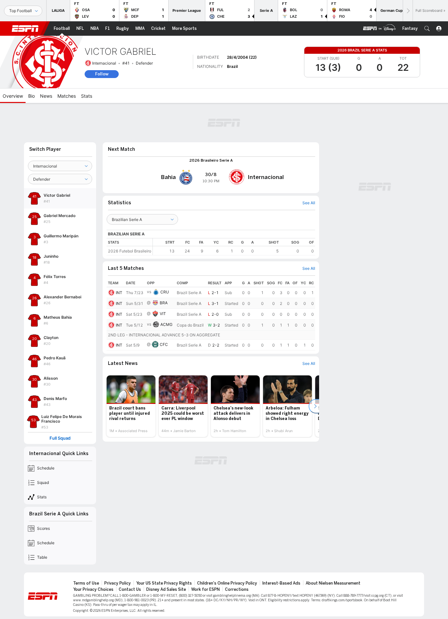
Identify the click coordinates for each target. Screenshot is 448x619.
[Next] (408, 10)
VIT (163, 313)
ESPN (25, 28)
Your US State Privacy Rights (164, 583)
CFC (164, 344)
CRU (164, 292)
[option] (131, 406)
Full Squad (60, 438)
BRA (164, 302)
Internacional (104, 63)
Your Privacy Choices (93, 589)
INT (119, 292)
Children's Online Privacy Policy (227, 583)
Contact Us (130, 589)
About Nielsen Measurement (333, 583)
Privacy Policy (117, 583)
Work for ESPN (205, 589)
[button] (427, 28)
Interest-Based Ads (281, 583)
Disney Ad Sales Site (166, 589)
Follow (102, 73)
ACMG (166, 324)
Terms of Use (86, 583)
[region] (234, 246)
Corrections (237, 589)
